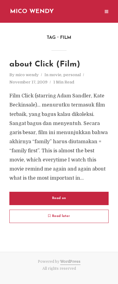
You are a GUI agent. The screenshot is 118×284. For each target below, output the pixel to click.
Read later (61, 216)
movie (55, 75)
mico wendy (27, 75)
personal (72, 75)
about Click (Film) (44, 64)
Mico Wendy (32, 11)
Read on (59, 198)
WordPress (70, 261)
